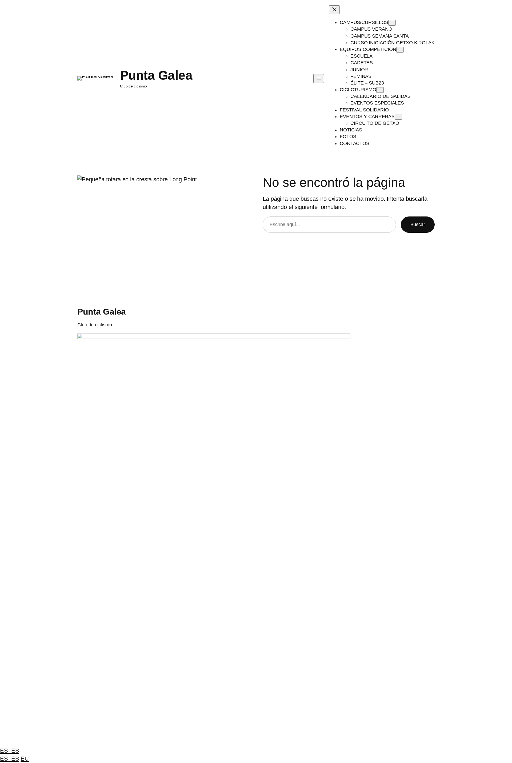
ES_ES (9, 750)
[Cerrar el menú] (334, 9)
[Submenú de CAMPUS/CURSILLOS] (392, 23)
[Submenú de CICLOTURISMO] (380, 90)
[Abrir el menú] (318, 78)
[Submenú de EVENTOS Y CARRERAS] (398, 117)
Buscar (417, 224)
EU (25, 758)
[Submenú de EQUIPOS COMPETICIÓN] (400, 50)
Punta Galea (156, 75)
